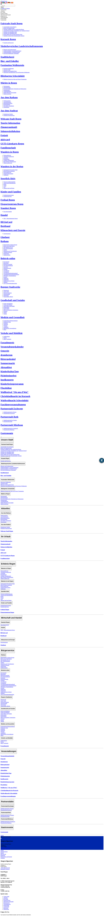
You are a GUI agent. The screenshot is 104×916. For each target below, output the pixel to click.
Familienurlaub (8, 147)
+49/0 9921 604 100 (5, 847)
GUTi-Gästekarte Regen (12, 143)
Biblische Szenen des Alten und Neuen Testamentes (15, 79)
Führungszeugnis (7, 268)
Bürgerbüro (6, 263)
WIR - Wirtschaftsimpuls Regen (10, 218)
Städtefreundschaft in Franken (10, 420)
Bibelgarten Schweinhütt (13, 76)
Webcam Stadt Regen (11, 119)
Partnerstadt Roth (9, 416)
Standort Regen (8, 208)
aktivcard (5, 139)
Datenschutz (6, 253)
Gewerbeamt (6, 270)
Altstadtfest (6, 367)
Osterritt (5, 350)
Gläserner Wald (6, 69)
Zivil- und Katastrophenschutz (10, 283)
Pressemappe (6, 107)
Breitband (5, 226)
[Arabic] (3, 2)
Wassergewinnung (7, 292)
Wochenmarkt (6, 86)
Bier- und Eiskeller (10, 61)
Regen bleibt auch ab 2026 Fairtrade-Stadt (12, 34)
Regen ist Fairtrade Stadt (8, 28)
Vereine (5, 313)
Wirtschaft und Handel (8, 901)
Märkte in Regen (9, 83)
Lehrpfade (5, 157)
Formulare (5, 266)
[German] (9, 2)
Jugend (5, 312)
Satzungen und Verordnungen (10, 251)
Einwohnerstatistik (7, 211)
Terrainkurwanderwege (8, 156)
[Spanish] (12, 2)
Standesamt (5, 279)
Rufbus (5, 337)
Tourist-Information (10, 123)
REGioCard (6, 222)
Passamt (5, 277)
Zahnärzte (5, 324)
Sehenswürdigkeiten (10, 131)
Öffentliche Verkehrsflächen (9, 275)
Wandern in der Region (12, 166)
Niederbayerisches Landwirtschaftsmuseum (22, 46)
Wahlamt (5, 282)
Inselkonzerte (7, 379)
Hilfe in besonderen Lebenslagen (10, 310)
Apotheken (5, 327)
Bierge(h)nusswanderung (9, 171)
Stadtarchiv (5, 278)
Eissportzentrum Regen (12, 204)
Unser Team (6, 291)
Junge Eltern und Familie (9, 306)
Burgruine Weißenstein (8, 68)
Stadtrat (5, 249)
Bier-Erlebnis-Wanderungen (9, 161)
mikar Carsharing (7, 339)
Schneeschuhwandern (8, 173)
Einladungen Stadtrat (8, 114)
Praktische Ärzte (7, 322)
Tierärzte (5, 325)
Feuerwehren (6, 308)
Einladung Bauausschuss (9, 115)
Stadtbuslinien (6, 336)
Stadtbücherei (7, 57)
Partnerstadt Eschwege (12, 408)
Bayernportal (6, 261)
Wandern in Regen (10, 152)
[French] (7, 2)
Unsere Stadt (6, 896)
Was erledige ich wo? (8, 247)
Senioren (5, 311)
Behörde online (8, 258)
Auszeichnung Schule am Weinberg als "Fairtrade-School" (16, 30)
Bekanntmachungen (7, 103)
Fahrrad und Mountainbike (9, 181)
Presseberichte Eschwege (9, 413)
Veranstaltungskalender (12, 346)
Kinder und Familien (11, 191)
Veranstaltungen (7, 904)
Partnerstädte (6, 905)
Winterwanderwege (7, 163)
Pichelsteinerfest (8, 375)
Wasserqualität (6, 294)
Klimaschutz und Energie (13, 230)
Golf (4, 187)
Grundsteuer (6, 272)
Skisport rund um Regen (8, 188)
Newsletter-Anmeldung (8, 105)
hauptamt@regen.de (5, 849)
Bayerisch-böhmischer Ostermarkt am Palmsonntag (14, 88)
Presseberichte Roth (7, 421)
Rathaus (5, 241)
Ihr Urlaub (5, 899)
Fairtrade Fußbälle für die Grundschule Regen (13, 29)
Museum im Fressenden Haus (10, 71)
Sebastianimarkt (6, 87)
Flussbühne (6, 388)
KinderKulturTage (7, 196)
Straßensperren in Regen (8, 280)
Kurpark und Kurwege (8, 42)
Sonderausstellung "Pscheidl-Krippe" (11, 52)
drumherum (6, 355)
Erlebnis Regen (6, 900)
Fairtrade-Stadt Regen (11, 23)
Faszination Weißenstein (12, 65)
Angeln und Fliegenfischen (9, 183)
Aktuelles (5, 897)
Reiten (4, 184)
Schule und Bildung (7, 304)
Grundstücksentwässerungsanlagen (11, 274)
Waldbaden (5, 175)
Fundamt (5, 269)
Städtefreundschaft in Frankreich (10, 428)
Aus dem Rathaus (9, 97)
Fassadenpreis (7, 342)
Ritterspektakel (8, 359)
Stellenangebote (6, 100)
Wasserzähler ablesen (8, 296)
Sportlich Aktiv (8, 178)
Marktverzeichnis (7, 93)
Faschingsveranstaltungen (13, 404)
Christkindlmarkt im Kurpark (15, 396)
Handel (4, 215)
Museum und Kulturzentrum (9, 49)
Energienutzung (6, 233)
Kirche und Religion (8, 303)
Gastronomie (7, 433)
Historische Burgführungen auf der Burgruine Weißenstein (16, 72)
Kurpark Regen (8, 39)
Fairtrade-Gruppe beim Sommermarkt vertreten (13, 35)
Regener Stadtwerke (10, 287)
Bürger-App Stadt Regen (9, 246)
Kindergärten (6, 307)
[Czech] (5, 2)
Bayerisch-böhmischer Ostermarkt (11, 53)
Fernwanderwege (7, 172)
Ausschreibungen (7, 102)
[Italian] (11, 2)
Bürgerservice (6, 902)
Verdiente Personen (7, 252)
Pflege (4, 329)
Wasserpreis (6, 295)
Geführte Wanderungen (8, 160)
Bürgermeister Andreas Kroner (10, 244)
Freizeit (4, 135)
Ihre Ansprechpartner (8, 248)
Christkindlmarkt (7, 91)
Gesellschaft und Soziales (13, 300)
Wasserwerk (6, 290)
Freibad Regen (8, 200)
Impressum (5, 908)
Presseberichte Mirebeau (8, 429)
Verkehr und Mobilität (11, 333)
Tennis (4, 185)
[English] (1, 2)
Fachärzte (5, 323)
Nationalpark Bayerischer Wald (10, 169)
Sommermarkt (6, 90)
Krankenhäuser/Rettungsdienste (10, 320)
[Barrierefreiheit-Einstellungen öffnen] (101, 460)
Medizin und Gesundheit (13, 317)
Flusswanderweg (7, 155)
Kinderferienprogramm (8, 195)
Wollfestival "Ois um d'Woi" (15, 392)
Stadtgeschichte (6, 255)
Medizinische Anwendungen (9, 328)
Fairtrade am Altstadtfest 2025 (10, 33)
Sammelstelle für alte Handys (9, 26)
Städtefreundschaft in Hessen (9, 412)
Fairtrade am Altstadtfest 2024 (10, 32)
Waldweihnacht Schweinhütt (9, 92)
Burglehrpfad (6, 159)
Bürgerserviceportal (7, 264)
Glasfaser (5, 237)
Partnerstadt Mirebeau (12, 425)
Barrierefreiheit (6, 104)
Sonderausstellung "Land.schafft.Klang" (12, 51)
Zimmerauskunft (9, 127)
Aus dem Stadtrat (9, 110)
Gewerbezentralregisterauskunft (10, 273)
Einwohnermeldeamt (8, 265)
